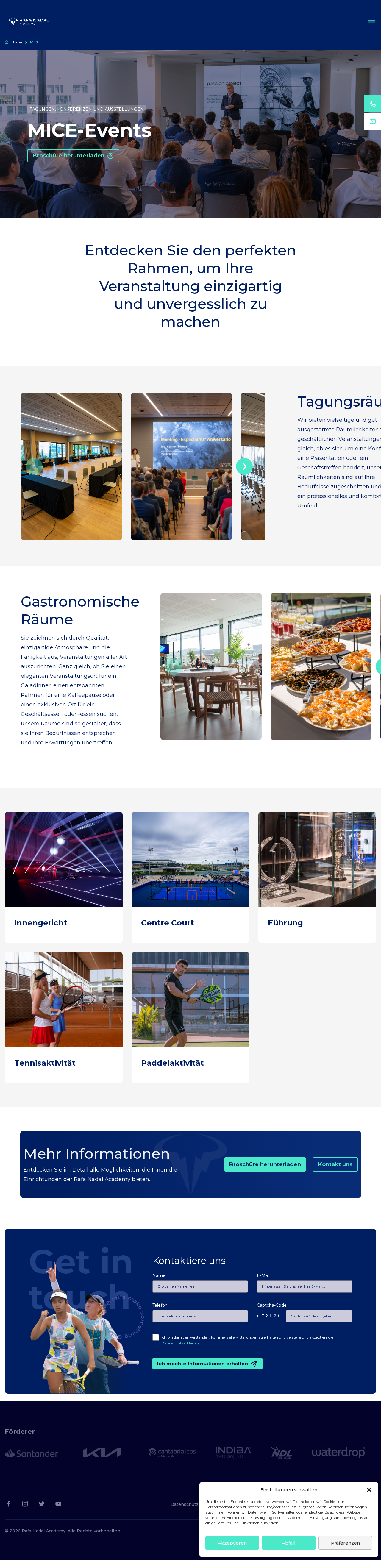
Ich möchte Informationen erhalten (202, 1364)
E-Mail (263, 1275)
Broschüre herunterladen (68, 155)
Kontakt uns (335, 1164)
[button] (369, 1490)
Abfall (289, 1543)
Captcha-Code (272, 1305)
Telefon (160, 1305)
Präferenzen (345, 1543)
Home (16, 42)
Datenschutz (185, 1504)
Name (158, 1275)
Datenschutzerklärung (181, 1343)
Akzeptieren (232, 1543)
